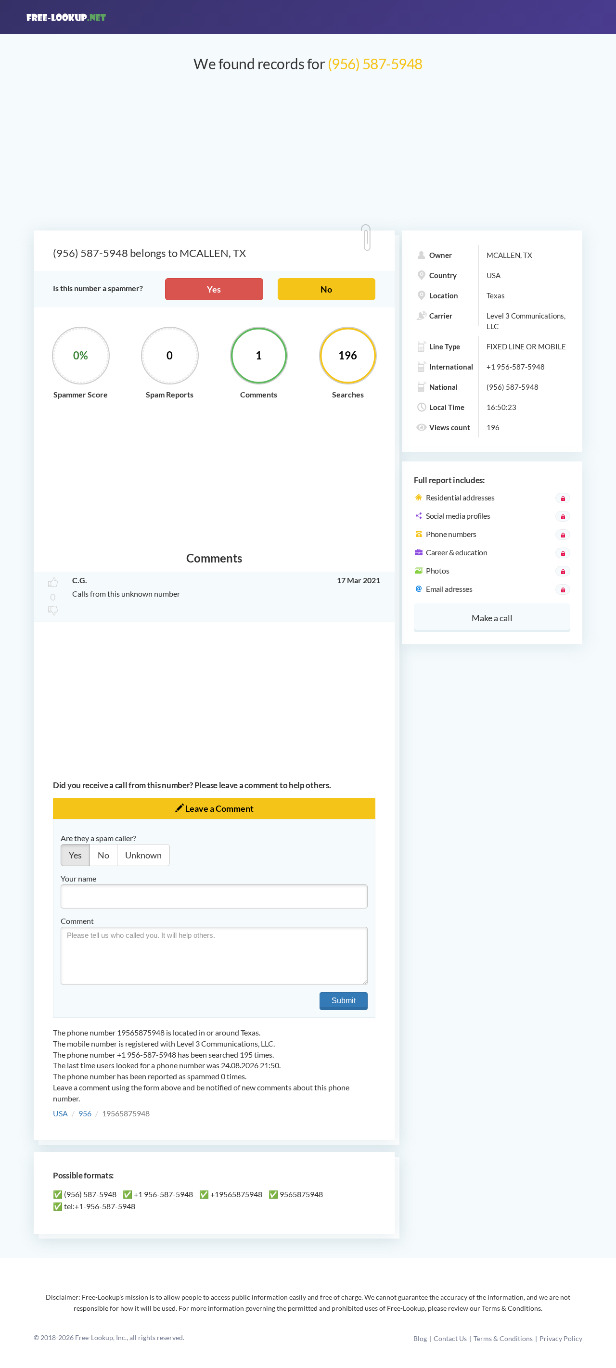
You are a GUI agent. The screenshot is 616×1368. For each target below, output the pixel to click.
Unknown (143, 855)
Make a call (492, 618)
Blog (420, 1338)
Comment (77, 920)
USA (60, 1113)
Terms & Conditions (503, 1338)
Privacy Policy (560, 1338)
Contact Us (450, 1338)
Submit (344, 1001)
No (326, 289)
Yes (214, 289)
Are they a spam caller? (98, 838)
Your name (78, 878)
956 (84, 1113)
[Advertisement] (308, 156)
